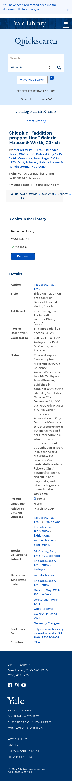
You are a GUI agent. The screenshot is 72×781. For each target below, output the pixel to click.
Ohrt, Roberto (27, 162)
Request (23, 256)
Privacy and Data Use (24, 750)
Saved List (23, 196)
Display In (48, 194)
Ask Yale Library (19, 710)
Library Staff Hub (21, 756)
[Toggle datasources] (50, 99)
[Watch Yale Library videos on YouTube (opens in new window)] (23, 685)
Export (33, 194)
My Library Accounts (24, 716)
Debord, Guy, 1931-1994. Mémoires (47, 592)
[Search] (59, 67)
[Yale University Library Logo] (36, 23)
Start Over (34, 121)
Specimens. (42, 544)
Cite (37, 642)
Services (63, 194)
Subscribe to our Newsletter (30, 722)
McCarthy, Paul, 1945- (28, 150)
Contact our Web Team (25, 728)
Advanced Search (32, 79)
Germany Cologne (33, 166)
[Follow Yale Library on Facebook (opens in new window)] (10, 685)
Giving (13, 745)
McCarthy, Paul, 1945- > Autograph (47, 553)
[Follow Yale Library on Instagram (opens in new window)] (16, 685)
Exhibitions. (53, 522)
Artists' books (44, 540)
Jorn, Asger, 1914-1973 (46, 602)
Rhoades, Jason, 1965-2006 (34, 152)
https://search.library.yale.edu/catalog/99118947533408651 (49, 633)
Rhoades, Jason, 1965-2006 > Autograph (45, 565)
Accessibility (17, 739)
